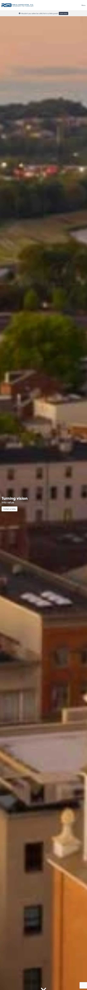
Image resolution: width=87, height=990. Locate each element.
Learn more (63, 13)
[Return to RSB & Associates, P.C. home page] (17, 5)
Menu (83, 5)
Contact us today (9, 509)
